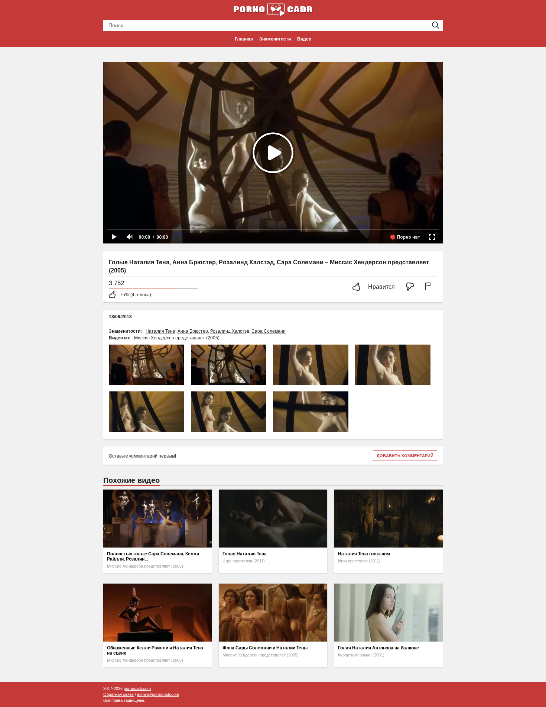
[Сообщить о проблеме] (429, 287)
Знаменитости (275, 39)
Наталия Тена (160, 331)
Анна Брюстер (193, 331)
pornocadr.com (137, 688)
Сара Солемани (268, 331)
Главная (244, 39)
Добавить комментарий (405, 455)
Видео (304, 39)
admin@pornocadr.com (158, 694)
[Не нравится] (412, 287)
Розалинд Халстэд (229, 331)
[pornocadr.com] (273, 9)
